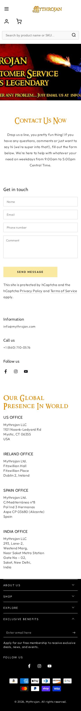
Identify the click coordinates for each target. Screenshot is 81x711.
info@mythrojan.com (19, 326)
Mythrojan (33, 701)
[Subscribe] (75, 633)
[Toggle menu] (6, 9)
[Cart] (18, 21)
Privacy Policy (31, 291)
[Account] (6, 21)
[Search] (74, 35)
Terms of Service (63, 291)
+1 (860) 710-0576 (16, 347)
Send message (30, 272)
